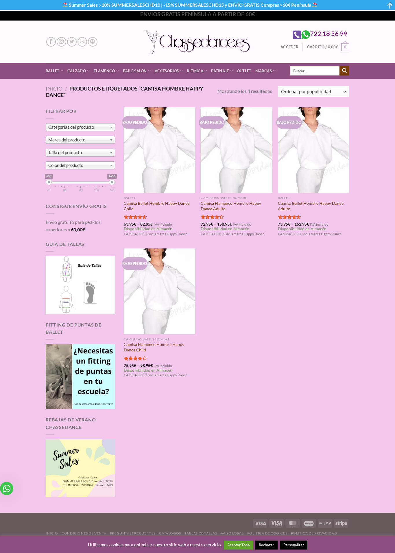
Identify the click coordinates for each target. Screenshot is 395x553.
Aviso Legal (232, 533)
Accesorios (167, 71)
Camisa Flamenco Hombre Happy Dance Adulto (231, 206)
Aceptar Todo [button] (238, 545)
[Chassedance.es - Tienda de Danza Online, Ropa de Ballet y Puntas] (197, 42)
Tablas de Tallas (200, 533)
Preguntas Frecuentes (133, 533)
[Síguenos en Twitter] (72, 42)
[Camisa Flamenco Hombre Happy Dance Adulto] (236, 150)
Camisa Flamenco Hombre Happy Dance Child (154, 347)
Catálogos (170, 533)
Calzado (76, 71)
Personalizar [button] (293, 545)
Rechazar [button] (266, 545)
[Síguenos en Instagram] (61, 42)
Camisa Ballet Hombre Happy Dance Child (156, 206)
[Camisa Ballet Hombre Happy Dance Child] (159, 150)
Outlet (244, 71)
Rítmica (195, 71)
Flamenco (104, 71)
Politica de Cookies (267, 533)
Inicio (54, 88)
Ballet (53, 71)
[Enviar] (344, 71)
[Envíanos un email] (82, 42)
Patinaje (220, 71)
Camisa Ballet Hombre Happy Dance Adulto (311, 206)
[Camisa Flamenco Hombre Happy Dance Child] (159, 291)
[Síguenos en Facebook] (51, 42)
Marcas (263, 71)
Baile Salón (135, 71)
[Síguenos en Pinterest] (92, 42)
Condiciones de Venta (84, 533)
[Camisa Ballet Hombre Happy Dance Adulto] (313, 150)
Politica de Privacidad (314, 533)
